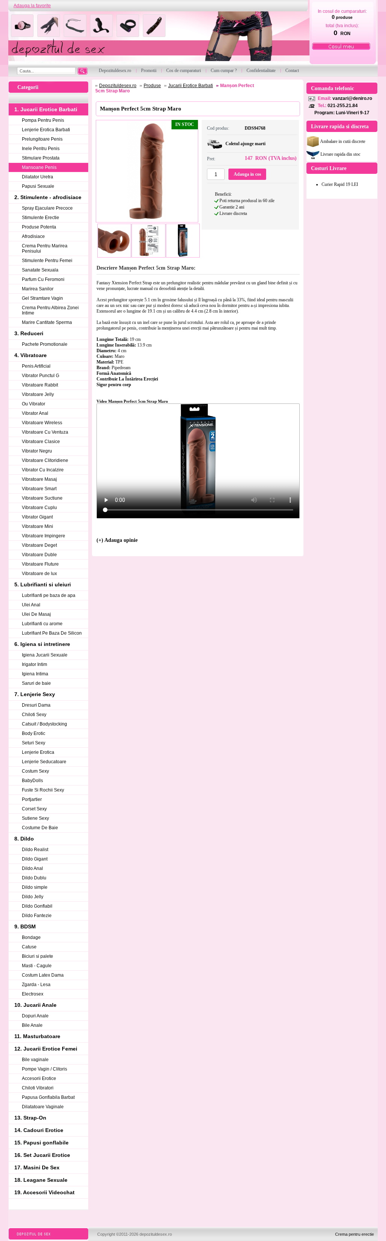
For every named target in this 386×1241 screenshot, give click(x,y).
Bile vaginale (35, 1059)
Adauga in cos (247, 174)
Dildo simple (34, 887)
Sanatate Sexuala (40, 270)
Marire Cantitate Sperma (47, 322)
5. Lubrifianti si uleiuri (42, 584)
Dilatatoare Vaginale (43, 1106)
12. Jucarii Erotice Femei (45, 1049)
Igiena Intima (35, 673)
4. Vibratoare (30, 355)
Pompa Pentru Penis (43, 120)
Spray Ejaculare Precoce (47, 208)
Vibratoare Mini (37, 526)
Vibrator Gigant (37, 517)
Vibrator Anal (35, 413)
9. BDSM (25, 926)
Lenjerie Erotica (38, 752)
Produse (152, 85)
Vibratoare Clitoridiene (45, 460)
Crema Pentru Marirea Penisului (44, 248)
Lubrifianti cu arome (42, 623)
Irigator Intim (34, 664)
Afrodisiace (33, 236)
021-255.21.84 (343, 105)
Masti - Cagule (37, 965)
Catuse (29, 947)
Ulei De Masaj (36, 614)
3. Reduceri (28, 333)
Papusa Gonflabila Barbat (48, 1097)
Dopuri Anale (35, 1016)
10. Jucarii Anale (35, 1005)
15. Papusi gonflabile (41, 1143)
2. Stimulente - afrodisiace (47, 197)
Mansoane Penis (39, 167)
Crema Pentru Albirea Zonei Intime (50, 310)
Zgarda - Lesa (36, 984)
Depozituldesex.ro (117, 85)
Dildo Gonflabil (37, 906)
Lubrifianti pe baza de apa (48, 595)
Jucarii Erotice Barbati (190, 85)
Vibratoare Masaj (39, 479)
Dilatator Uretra (37, 176)
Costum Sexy (35, 771)
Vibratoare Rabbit (40, 385)
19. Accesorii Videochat (44, 1192)
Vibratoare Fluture (40, 564)
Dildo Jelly (32, 896)
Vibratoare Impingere (43, 535)
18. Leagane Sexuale (40, 1180)
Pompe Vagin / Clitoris (44, 1069)
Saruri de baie (36, 683)
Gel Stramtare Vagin (42, 298)
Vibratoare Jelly (38, 394)
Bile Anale (32, 1025)
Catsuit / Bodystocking (44, 724)
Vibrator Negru (37, 451)
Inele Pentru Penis (41, 148)
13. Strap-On (30, 1118)
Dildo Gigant (34, 859)
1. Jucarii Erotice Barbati (45, 109)
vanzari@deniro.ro (352, 98)
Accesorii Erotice (39, 1078)
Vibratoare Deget (39, 545)
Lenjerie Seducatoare (44, 761)
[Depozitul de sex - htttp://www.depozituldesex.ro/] (158, 38)
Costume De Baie (40, 827)
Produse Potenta (39, 227)
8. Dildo (24, 839)
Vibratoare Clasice (41, 441)
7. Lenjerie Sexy (34, 694)
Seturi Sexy (33, 743)
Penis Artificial (36, 366)
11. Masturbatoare (37, 1036)
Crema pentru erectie (354, 1234)
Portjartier (32, 799)
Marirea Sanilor (38, 288)
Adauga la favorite (32, 5)
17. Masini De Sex (37, 1167)
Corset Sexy (34, 808)
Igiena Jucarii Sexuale (44, 655)
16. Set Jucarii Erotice (42, 1155)
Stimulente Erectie (40, 217)
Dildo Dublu (34, 878)
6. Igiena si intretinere (42, 644)
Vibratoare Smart (39, 488)
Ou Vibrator (33, 404)
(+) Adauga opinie (117, 540)
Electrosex (32, 994)
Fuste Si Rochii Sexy (43, 790)
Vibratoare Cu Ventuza (45, 432)
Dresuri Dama (36, 705)
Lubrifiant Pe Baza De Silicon (52, 633)
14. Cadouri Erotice (38, 1130)
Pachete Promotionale (44, 344)
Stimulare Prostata (41, 158)
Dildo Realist (35, 849)
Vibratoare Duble (39, 554)
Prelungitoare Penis (42, 139)
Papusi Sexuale (38, 186)
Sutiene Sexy (35, 818)
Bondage (31, 937)
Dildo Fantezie (37, 915)
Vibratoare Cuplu (39, 507)
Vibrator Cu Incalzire (43, 469)
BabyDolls (32, 780)
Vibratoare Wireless (42, 422)
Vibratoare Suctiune (42, 498)
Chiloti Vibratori (38, 1088)
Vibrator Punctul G (40, 375)
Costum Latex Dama (43, 975)
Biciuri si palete (37, 956)
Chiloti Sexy (34, 714)
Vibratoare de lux (39, 573)
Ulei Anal (31, 604)
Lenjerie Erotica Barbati (46, 129)
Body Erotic (33, 733)
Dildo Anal (32, 868)
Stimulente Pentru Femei (47, 260)
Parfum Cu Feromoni (43, 279)
